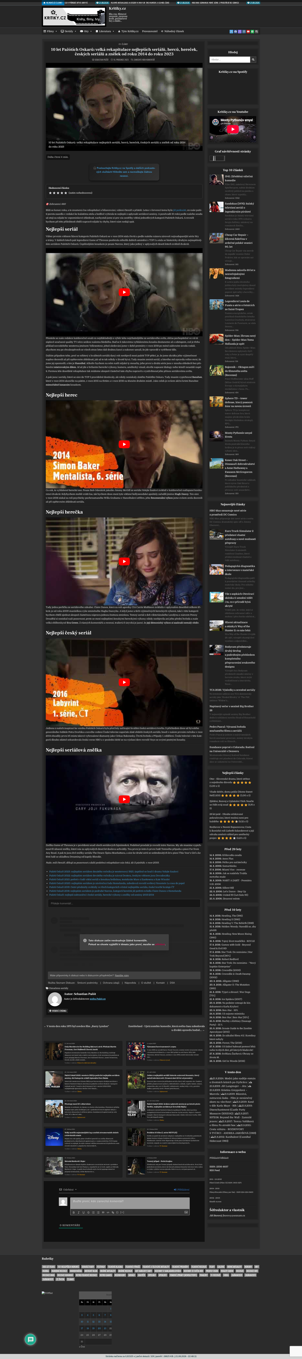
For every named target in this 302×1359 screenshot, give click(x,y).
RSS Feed (215, 1170)
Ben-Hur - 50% (230, 1010)
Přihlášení (183, 1189)
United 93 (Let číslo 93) (235, 895)
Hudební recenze (59, 1271)
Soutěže (141, 1275)
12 (93, 1321)
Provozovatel (149, 31)
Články (125, 44)
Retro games (106, 1275)
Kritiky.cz (117, 8)
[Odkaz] (112, 1212)
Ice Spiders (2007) (232, 999)
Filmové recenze (199, 1266)
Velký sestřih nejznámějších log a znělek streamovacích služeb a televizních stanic (91, 1134)
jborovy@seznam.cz (234, 1215)
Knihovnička (76, 1271)
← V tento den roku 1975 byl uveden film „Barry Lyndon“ (76, 1026)
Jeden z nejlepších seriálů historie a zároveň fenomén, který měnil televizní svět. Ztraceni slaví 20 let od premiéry (173, 1076)
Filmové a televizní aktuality (86, 1063)
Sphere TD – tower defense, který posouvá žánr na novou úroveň (239, 402)
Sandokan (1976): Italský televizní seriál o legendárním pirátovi (239, 207)
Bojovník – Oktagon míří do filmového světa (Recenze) (239, 371)
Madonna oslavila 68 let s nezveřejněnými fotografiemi (240, 274)
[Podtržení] (83, 1212)
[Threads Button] (240, 31)
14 (105, 1321)
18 (88, 1328)
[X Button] (231, 31)
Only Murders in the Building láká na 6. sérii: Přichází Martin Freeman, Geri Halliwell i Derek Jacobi (90, 1048)
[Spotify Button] (252, 31)
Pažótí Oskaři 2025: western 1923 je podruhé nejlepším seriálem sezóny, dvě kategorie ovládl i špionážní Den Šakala (92, 1076)
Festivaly (101, 1266)
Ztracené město (231, 898)
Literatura (105, 31)
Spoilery (163, 1275)
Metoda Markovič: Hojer (75, 1161)
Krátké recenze (125, 1271)
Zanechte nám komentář (144, 60)
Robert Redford (230, 959)
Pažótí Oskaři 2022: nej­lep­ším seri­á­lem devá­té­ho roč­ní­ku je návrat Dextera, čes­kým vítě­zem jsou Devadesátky (109, 875)
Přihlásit (214, 1158)
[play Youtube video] (124, 292)
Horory (248, 1266)
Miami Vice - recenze (233, 869)
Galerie (221, 1266)
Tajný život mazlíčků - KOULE (238, 941)
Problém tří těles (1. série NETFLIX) (162, 1133)
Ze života (60, 1279)
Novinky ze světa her (193, 1271)
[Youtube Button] (248, 31)
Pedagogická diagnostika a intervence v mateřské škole (240, 570)
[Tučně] (73, 1212)
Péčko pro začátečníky (234, 862)
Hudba (46, 1271)
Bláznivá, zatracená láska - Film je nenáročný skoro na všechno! (231, 1098)
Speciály (152, 1275)
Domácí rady (88, 1266)
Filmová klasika (115, 1266)
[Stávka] (88, 1212)
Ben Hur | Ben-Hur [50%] (235, 1017)
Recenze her (252, 1271)
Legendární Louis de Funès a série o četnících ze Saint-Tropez (240, 305)
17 (82, 1328)
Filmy (50, 31)
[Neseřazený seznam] (98, 1212)
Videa (226, 1275)
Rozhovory (120, 1275)
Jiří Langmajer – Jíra (233, 1086)
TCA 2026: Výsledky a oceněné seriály (232, 689)
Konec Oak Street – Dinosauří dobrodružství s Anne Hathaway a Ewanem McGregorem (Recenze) (240, 468)
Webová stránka (59, 1010)
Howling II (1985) (231, 919)
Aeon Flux (227, 858)
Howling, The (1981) (232, 915)
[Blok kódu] (108, 1212)
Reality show (227, 1271)
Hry (86, 31)
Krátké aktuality (107, 1271)
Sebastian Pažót (102, 60)
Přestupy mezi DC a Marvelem (78, 1104)
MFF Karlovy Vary (143, 1271)
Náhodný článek (174, 31)
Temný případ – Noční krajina (159, 1161)
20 (99, 1328)
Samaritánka (229, 866)
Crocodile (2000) (231, 970)
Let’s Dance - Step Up (234, 891)
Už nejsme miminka (233, 1013)
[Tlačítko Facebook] (235, 31)
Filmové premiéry (180, 1266)
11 (88, 1321)
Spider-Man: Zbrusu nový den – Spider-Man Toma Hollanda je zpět (240, 339)
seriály (64, 988)
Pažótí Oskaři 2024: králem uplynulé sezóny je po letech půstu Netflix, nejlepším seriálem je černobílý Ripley (173, 1105)
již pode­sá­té (179, 210)
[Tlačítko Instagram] (244, 31)
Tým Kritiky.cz (130, 31)
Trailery (203, 1275)
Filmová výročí (165, 1060)
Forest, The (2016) (232, 1043)
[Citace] (103, 1212)
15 (111, 1321)
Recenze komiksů (65, 1275)
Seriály (69, 31)
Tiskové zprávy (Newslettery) (183, 1275)
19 (93, 1328)
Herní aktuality (234, 1266)
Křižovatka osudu (232, 855)
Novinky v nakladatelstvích (168, 1271)
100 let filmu (49, 1266)
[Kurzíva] (78, 1212)
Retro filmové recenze (86, 1275)
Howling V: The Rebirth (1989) (238, 923)
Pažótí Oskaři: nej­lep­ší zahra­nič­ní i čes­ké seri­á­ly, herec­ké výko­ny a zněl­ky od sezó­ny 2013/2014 (101, 894)
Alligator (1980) (230, 981)
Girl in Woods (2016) (233, 1061)
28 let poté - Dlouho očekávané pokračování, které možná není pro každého (229, 818)
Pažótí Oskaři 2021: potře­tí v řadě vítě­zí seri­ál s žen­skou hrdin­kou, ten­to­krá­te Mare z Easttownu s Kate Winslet (109, 879)
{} (117, 1212)
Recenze (239, 1271)
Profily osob (212, 1271)
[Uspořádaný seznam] (93, 1212)
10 (82, 1321)
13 (99, 1321)
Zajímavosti (164, 1091)
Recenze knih (48, 1275)
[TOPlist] (47, 1293)
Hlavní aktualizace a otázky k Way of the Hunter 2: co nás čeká (237, 626)
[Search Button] (256, 31)
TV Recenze (163, 1146)
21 (105, 1328)
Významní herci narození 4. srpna (161, 1047)
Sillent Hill (228, 888)
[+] (122, 1212)
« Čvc (82, 1346)
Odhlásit (223, 1158)
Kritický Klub (91, 1271)
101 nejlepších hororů (68, 1266)
